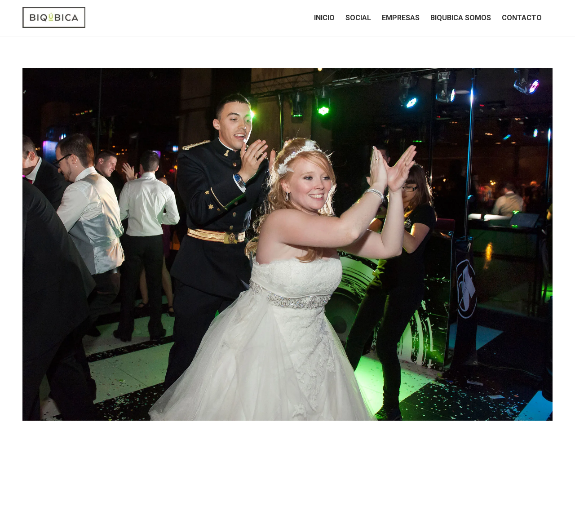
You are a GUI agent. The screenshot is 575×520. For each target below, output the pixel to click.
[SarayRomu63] (287, 244)
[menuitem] (324, 18)
